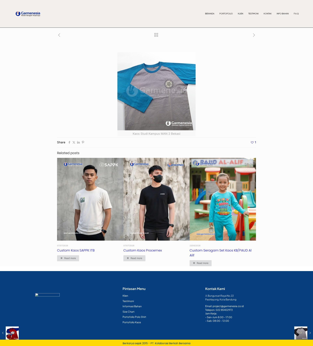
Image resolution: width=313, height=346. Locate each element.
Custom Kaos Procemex (142, 250)
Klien (240, 13)
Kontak (268, 13)
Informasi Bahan (132, 306)
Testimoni (253, 13)
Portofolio (226, 13)
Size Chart (128, 311)
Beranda (209, 13)
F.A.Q (296, 13)
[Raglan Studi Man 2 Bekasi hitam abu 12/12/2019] (303, 332)
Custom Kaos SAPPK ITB (76, 250)
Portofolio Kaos (132, 322)
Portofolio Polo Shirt (134, 316)
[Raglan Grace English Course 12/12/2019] (9, 332)
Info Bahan (283, 13)
